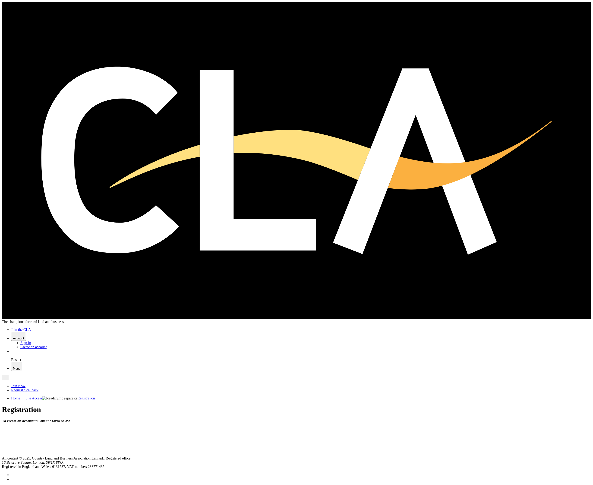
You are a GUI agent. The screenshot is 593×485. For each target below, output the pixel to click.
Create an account (33, 347)
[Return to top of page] (3, 454)
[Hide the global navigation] (5, 377)
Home (15, 398)
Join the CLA (21, 330)
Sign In (25, 343)
